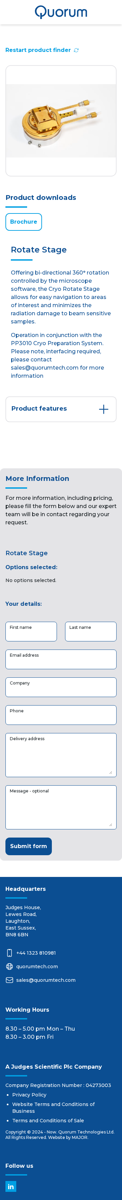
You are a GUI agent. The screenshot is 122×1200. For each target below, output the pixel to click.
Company (20, 683)
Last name (80, 627)
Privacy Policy (29, 1095)
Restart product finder (38, 50)
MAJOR (79, 1137)
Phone (17, 710)
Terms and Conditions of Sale (48, 1121)
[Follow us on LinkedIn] (10, 1186)
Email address (24, 655)
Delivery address (27, 738)
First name (21, 627)
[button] (61, 409)
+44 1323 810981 (36, 953)
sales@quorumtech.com (46, 980)
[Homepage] (61, 12)
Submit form (28, 846)
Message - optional (29, 790)
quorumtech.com (37, 966)
